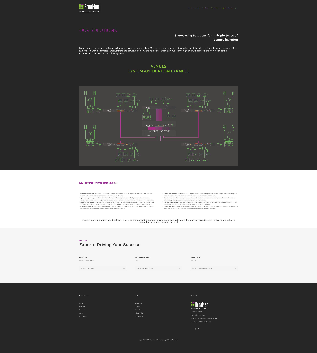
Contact (230, 8)
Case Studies (83, 316)
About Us (82, 307)
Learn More (214, 8)
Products (196, 8)
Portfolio (82, 310)
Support (224, 8)
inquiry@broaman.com (198, 315)
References (138, 303)
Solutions (205, 8)
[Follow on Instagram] (195, 328)
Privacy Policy (139, 313)
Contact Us (138, 310)
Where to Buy (139, 316)
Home (81, 303)
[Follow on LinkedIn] (198, 328)
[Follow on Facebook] (192, 328)
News (190, 8)
